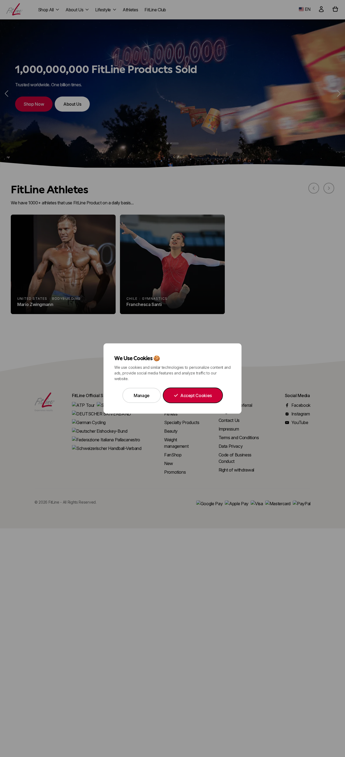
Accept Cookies (196, 395)
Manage (142, 395)
